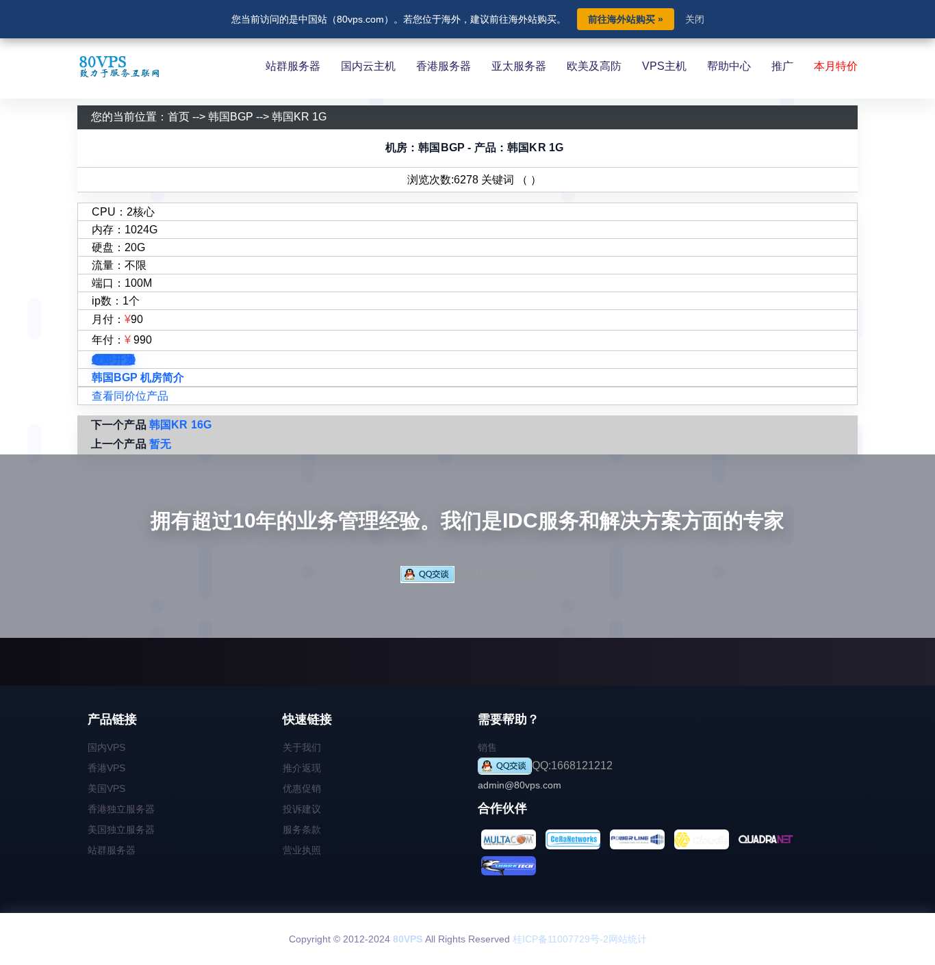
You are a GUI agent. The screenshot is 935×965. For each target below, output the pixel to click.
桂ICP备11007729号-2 (561, 939)
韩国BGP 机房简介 (138, 377)
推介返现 (302, 767)
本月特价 (836, 66)
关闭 (694, 19)
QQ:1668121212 (494, 574)
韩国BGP (230, 117)
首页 (179, 117)
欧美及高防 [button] (594, 66)
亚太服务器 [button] (518, 66)
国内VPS (106, 747)
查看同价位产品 (130, 396)
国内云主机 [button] (368, 66)
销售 (487, 747)
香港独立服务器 (121, 808)
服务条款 (302, 829)
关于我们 (302, 747)
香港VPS (106, 767)
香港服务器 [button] (443, 66)
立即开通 (114, 359)
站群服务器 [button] (293, 66)
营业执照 (302, 850)
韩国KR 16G (180, 424)
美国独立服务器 (121, 829)
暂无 (160, 444)
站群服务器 (112, 850)
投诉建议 (302, 808)
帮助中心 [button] (729, 66)
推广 (782, 66)
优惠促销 (302, 788)
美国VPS (106, 788)
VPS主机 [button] (664, 66)
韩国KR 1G (299, 117)
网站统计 (628, 939)
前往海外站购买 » (625, 19)
